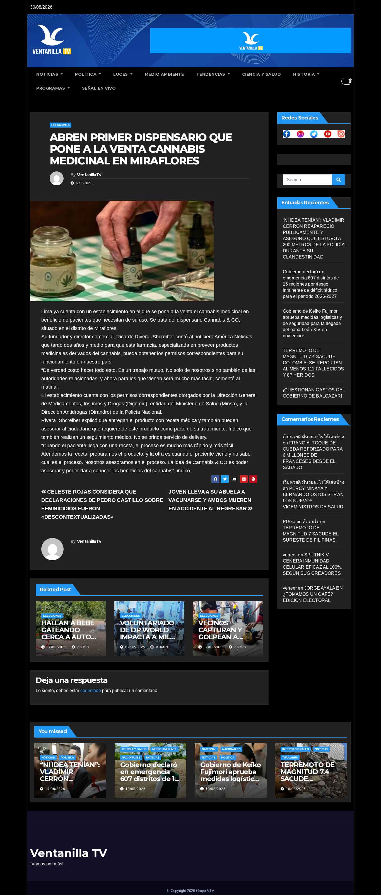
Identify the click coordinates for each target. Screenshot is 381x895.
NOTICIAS (48, 74)
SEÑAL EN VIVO (99, 88)
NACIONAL (209, 749)
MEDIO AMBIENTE (164, 74)
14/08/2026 (55, 789)
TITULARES (290, 757)
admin (83, 647)
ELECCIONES (60, 124)
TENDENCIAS (211, 74)
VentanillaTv (89, 174)
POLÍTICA (86, 74)
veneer (290, 554)
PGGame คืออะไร (301, 521)
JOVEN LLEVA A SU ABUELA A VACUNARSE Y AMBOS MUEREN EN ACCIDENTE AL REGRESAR (209, 500)
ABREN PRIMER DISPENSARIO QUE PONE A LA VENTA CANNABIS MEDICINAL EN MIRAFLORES (141, 149)
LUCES (121, 74)
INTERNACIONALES (295, 749)
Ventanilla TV (68, 853)
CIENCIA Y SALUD (261, 74)
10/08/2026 (296, 789)
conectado (90, 690)
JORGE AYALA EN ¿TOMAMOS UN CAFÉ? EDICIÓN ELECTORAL (313, 594)
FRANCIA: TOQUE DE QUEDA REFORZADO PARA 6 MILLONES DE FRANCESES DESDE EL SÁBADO (313, 455)
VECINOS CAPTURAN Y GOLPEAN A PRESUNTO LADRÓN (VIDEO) (226, 637)
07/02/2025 (57, 647)
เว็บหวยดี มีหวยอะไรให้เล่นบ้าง (313, 436)
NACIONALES (131, 757)
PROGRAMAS (51, 88)
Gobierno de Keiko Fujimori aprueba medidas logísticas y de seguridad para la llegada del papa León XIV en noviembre (312, 323)
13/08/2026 (136, 789)
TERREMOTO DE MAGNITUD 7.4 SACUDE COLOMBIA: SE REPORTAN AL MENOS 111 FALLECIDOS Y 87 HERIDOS (313, 362)
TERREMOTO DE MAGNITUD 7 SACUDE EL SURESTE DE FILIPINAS (310, 533)
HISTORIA (304, 74)
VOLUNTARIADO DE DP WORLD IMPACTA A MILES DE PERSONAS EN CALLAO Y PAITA (149, 637)
